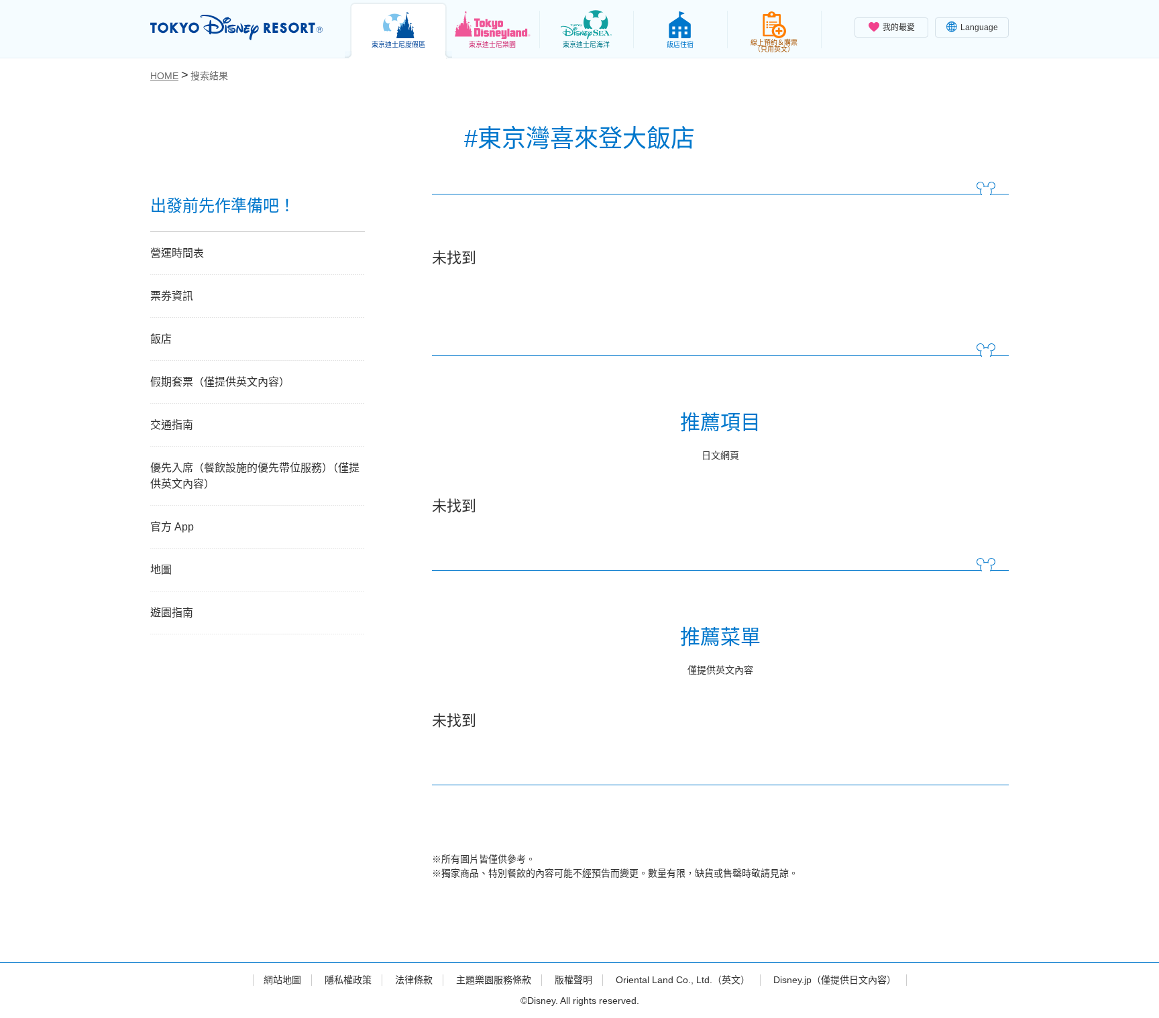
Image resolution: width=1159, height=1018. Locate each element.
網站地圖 (282, 979)
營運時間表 (177, 253)
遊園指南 (171, 612)
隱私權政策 (348, 979)
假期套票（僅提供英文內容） (220, 382)
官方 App (172, 526)
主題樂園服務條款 (493, 979)
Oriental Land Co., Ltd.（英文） (683, 979)
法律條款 (414, 979)
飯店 (161, 339)
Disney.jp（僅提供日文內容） (834, 979)
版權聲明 (573, 979)
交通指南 (171, 425)
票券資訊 (171, 296)
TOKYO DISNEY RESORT (236, 27)
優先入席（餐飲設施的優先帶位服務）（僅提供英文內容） (255, 476)
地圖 (161, 569)
